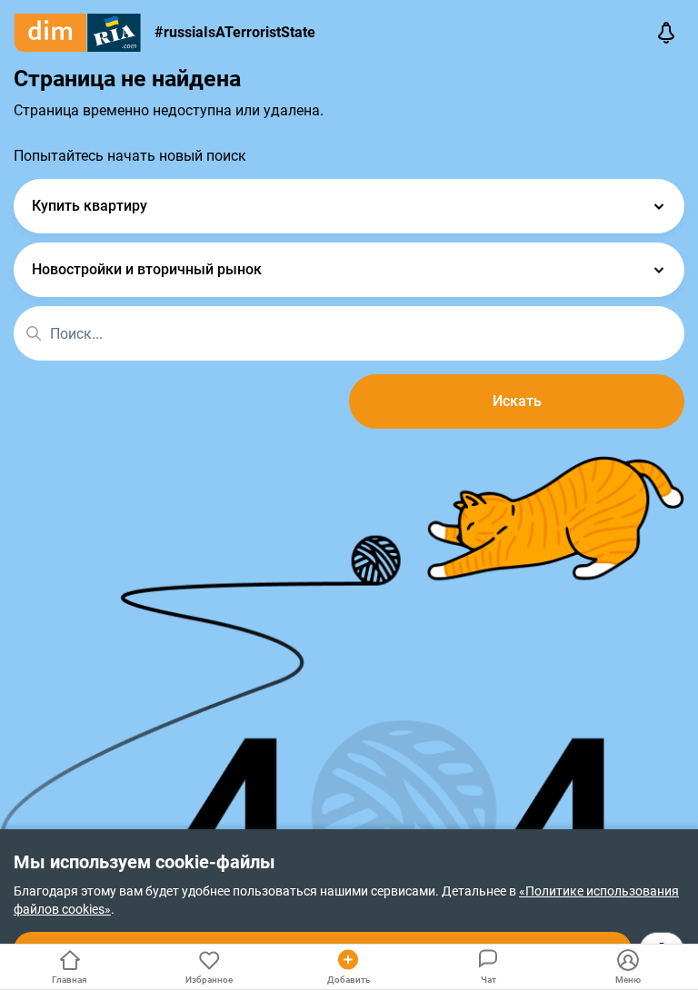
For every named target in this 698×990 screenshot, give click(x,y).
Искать (517, 401)
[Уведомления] (666, 33)
